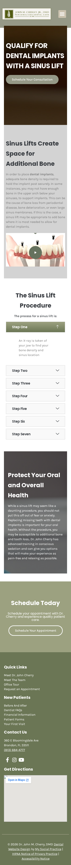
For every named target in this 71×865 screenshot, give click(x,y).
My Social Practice (48, 849)
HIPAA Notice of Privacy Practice (34, 854)
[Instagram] (14, 759)
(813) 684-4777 (14, 750)
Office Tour (11, 684)
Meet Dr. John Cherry (19, 675)
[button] (62, 14)
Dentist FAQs (13, 710)
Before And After (15, 705)
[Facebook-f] (7, 759)
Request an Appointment (22, 689)
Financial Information (20, 714)
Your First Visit (14, 724)
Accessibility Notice (36, 858)
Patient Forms (14, 719)
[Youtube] (21, 759)
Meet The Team (14, 680)
